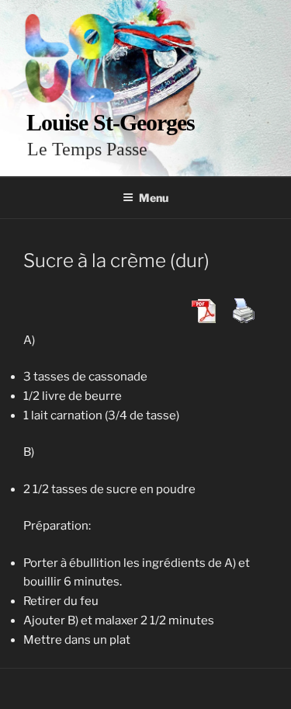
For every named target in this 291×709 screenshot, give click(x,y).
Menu (153, 197)
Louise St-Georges (110, 122)
